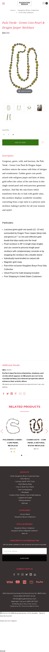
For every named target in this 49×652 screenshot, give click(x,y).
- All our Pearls (24, 514)
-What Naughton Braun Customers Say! (24, 476)
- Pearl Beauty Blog (24, 484)
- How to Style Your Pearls (24, 487)
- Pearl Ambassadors (24, 490)
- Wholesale (24, 492)
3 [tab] (27, 455)
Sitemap (24, 503)
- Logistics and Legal (24, 498)
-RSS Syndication (24, 500)
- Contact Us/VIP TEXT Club (24, 481)
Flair (19, 606)
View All (24, 533)
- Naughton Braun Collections (24, 517)
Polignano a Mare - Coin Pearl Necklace (13, 443)
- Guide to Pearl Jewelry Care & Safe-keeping (24, 495)
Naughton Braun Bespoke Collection (24, 531)
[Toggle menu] (3, 3)
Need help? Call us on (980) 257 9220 (24, 601)
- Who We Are (24, 479)
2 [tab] (24, 455)
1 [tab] (21, 455)
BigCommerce (34, 606)
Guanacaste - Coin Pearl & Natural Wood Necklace (36, 443)
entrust (2, 651)
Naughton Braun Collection (24, 528)
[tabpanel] (12, 434)
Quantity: (5, 130)
